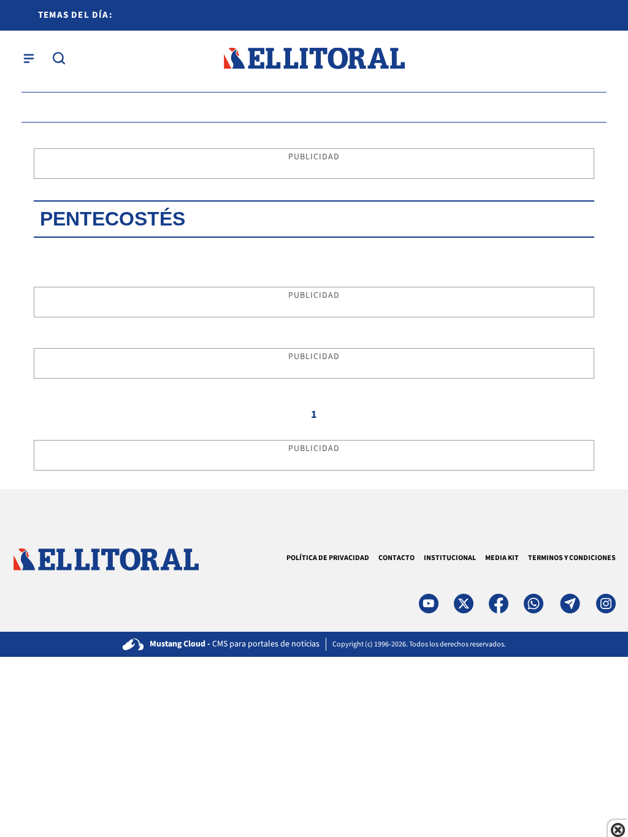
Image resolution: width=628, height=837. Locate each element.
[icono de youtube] (428, 604)
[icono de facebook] (498, 604)
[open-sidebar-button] (28, 58)
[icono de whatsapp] (533, 604)
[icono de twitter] (463, 604)
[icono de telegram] (570, 604)
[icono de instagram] (606, 604)
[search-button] (59, 58)
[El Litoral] (314, 58)
